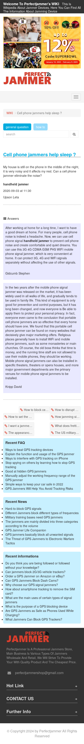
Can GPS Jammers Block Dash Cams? (31, 580)
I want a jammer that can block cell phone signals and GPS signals (21, 425)
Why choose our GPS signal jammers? (31, 585)
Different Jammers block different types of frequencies (42, 513)
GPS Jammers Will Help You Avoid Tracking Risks (39, 488)
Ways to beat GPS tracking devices (29, 449)
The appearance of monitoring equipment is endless (21, 432)
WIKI (9, 113)
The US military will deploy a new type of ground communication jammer (68, 432)
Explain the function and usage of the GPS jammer (39, 454)
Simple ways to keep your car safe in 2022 (34, 484)
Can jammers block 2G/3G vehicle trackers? (35, 572)
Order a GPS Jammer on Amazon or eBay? (35, 576)
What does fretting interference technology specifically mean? (68, 425)
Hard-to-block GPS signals (23, 508)
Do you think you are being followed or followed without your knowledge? (37, 565)
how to (40, 127)
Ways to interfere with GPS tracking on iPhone (36, 458)
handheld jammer (16, 184)
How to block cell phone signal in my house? (37, 410)
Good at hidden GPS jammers (25, 471)
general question (17, 127)
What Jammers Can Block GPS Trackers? (33, 619)
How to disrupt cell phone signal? (68, 410)
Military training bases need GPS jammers (34, 517)
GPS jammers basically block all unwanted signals (39, 534)
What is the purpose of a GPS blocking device (36, 606)
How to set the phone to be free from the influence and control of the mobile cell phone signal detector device (21, 416)
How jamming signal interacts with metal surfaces (68, 416)
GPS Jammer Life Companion (25, 530)
